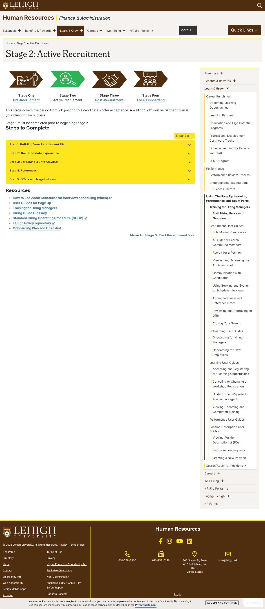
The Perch (9, 552)
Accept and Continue (222, 603)
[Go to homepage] (45, 532)
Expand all (183, 136)
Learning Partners (221, 115)
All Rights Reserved (46, 544)
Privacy (63, 544)
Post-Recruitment (109, 100)
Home (9, 43)
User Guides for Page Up (32, 203)
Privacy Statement (145, 605)
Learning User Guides (224, 363)
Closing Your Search (226, 323)
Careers (93, 30)
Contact (7, 570)
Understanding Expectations (228, 183)
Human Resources (28, 17)
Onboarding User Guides (226, 331)
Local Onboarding (151, 100)
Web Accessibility (13, 583)
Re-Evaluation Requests (229, 450)
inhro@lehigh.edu (228, 556)
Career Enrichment (219, 96)
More (186, 30)
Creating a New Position (229, 458)
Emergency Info (12, 576)
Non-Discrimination (58, 576)
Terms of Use (77, 544)
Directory (8, 558)
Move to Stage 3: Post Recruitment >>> (162, 235)
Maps (6, 564)
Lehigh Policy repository (32, 223)
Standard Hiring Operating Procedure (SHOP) (48, 218)
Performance (215, 169)
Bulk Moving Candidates (229, 232)
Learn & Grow (70, 30)
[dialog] (132, 603)
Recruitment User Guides (226, 226)
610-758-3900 (127, 560)
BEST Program (219, 161)
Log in (177, 594)
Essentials (10, 30)
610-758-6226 (161, 560)
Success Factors (224, 189)
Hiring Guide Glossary (30, 213)
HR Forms (216, 503)
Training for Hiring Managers (35, 208)
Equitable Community (59, 570)
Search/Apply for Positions (224, 466)
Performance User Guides (227, 419)
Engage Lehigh (215, 496)
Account (8, 595)
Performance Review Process (229, 175)
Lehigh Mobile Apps (14, 589)
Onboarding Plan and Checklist (37, 228)
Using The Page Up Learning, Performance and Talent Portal (227, 198)
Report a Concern (57, 593)
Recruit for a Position (227, 253)
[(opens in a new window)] (21, 6)
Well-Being (114, 30)
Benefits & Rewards (39, 30)
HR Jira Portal (142, 30)
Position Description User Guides (226, 429)
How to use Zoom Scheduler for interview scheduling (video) (60, 198)
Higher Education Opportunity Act (67, 564)
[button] (258, 5)
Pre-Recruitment (26, 100)
